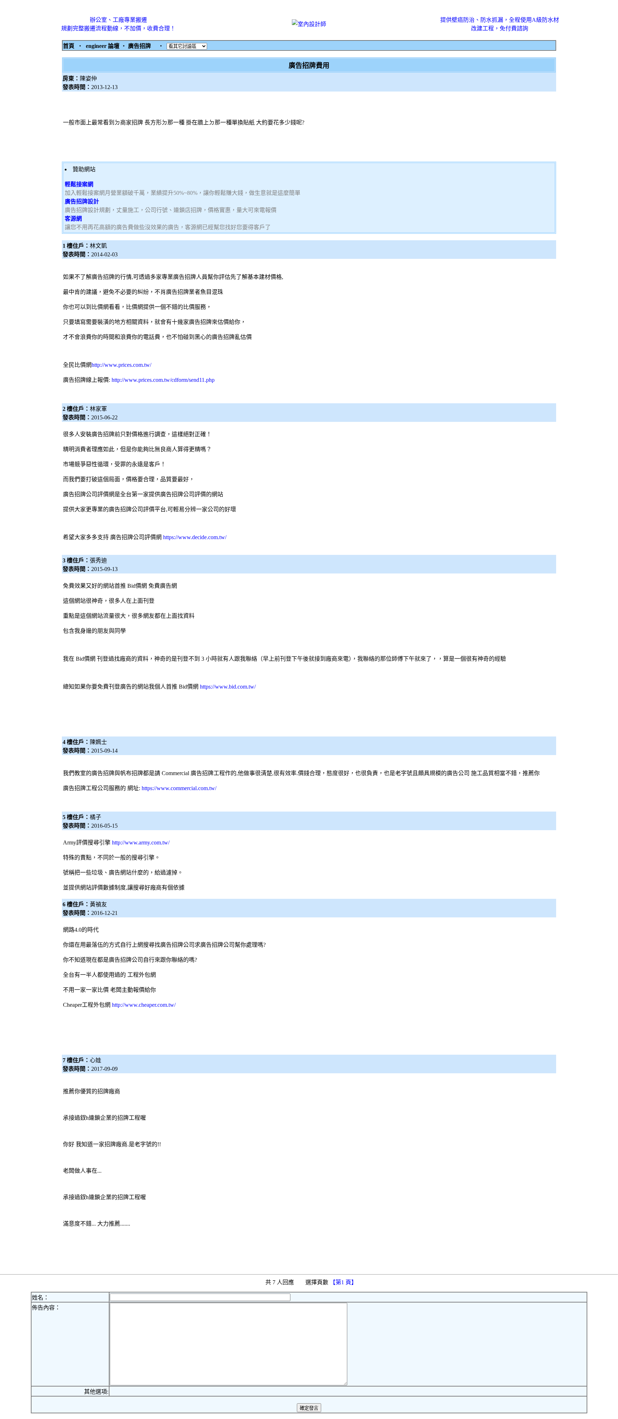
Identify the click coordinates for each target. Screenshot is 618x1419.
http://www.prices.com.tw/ (121, 365)
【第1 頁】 (344, 1282)
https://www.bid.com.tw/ (228, 687)
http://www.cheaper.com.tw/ (144, 1005)
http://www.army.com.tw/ (141, 842)
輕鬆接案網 (79, 184)
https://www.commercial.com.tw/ (179, 788)
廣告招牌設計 (82, 201)
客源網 (73, 219)
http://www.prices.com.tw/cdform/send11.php (163, 380)
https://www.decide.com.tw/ (194, 537)
